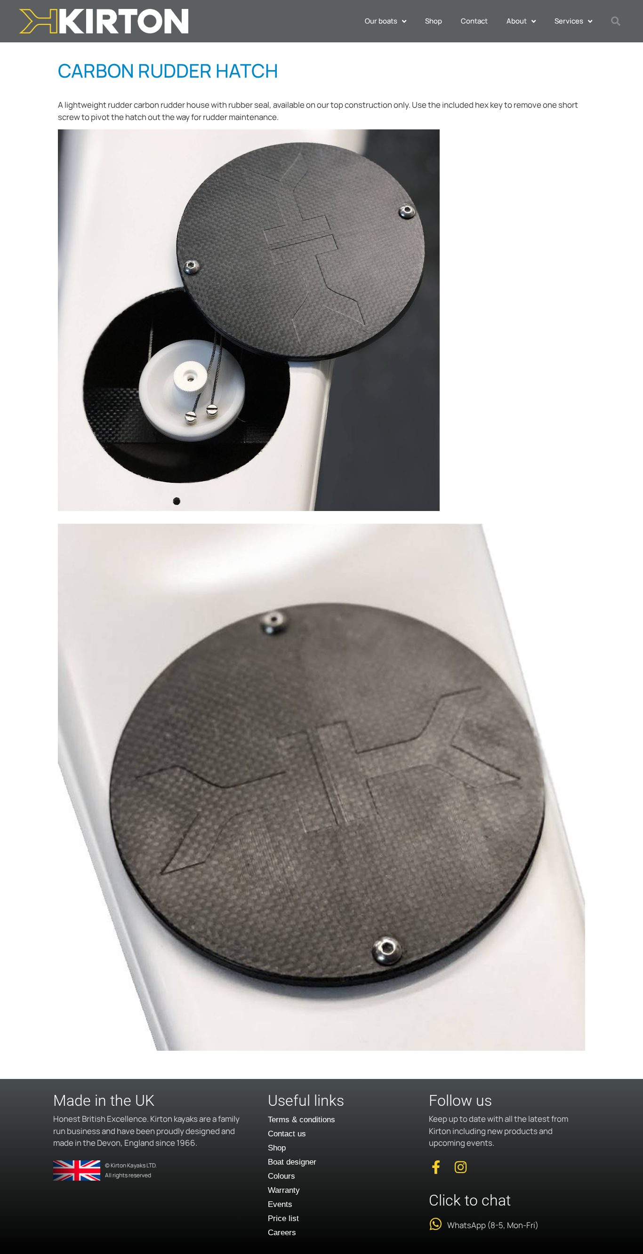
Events (280, 1204)
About (516, 21)
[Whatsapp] (435, 1224)
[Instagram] (460, 1167)
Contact (474, 21)
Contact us (287, 1133)
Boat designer (292, 1162)
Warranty (284, 1190)
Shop (433, 21)
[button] (615, 21)
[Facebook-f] (435, 1167)
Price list (283, 1218)
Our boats (381, 21)
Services (569, 21)
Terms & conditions (301, 1119)
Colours (281, 1176)
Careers (282, 1232)
